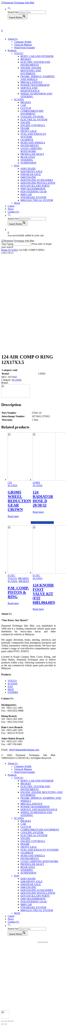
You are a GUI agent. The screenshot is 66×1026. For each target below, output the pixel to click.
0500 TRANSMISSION (33, 898)
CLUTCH (26, 826)
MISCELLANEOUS (31, 803)
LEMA (36, 482)
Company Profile (22, 766)
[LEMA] (15, 396)
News (11, 919)
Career (11, 916)
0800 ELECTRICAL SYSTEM (37, 910)
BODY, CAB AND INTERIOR (37, 780)
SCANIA (13, 250)
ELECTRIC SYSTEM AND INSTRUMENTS (35, 788)
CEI (10, 482)
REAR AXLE (28, 867)
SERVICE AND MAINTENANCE (39, 809)
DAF (10, 686)
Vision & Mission (23, 769)
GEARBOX (27, 852)
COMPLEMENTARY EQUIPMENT (40, 829)
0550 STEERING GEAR (34, 901)
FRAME (25, 844)
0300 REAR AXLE (31, 884)
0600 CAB (26, 904)
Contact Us (13, 921)
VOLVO (12, 578)
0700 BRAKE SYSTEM (33, 907)
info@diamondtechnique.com (24, 749)
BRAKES (23, 578)
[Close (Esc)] (2, 1021)
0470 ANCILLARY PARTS (35, 896)
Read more (13, 516)
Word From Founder (24, 772)
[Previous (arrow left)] (2, 1024)
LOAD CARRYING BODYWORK (39, 861)
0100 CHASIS (28, 878)
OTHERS (13, 692)
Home (4, 250)
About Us (13, 763)
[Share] (5, 1021)
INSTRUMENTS (30, 858)
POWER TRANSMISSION (35, 806)
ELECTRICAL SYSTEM (34, 835)
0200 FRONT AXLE (31, 881)
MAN (11, 689)
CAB (23, 824)
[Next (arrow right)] (5, 1024)
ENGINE (25, 838)
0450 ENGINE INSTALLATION (38, 893)
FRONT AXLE (29, 847)
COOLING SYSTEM (32, 832)
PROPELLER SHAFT (32, 864)
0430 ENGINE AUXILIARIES (37, 890)
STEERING (27, 870)
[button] (9, 9)
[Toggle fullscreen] (9, 1021)
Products (12, 775)
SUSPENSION (28, 872)
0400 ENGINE (28, 887)
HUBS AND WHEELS (33, 855)
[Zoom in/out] (12, 1021)
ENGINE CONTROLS (33, 841)
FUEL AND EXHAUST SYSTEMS (39, 849)
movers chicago (42, 942)
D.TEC (11, 575)
